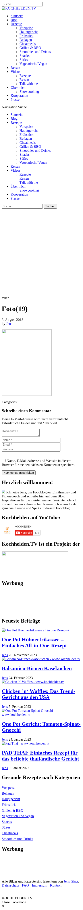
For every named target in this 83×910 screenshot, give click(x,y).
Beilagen (25, 40)
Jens (9, 324)
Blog (14, 20)
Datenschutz (10, 885)
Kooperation (19, 95)
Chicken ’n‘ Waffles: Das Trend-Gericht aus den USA (38, 694)
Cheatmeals (27, 44)
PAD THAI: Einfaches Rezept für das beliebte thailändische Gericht (40, 756)
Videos (15, 72)
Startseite (17, 16)
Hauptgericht (28, 32)
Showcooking (29, 91)
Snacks (24, 56)
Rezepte (16, 24)
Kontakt (55, 885)
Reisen (15, 68)
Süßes (23, 60)
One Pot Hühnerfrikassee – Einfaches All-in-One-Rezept (34, 642)
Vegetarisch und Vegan (18, 816)
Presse (15, 99)
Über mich (18, 87)
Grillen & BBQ (30, 48)
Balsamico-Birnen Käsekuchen (37, 668)
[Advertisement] (41, 252)
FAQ (25, 885)
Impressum (39, 885)
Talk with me (28, 83)
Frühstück (26, 36)
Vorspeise (26, 28)
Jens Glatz (71, 881)
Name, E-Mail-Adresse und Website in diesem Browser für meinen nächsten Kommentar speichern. (38, 463)
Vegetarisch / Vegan (33, 64)
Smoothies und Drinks (35, 52)
